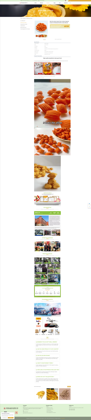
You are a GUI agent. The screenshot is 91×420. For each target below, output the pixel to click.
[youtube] (74, 409)
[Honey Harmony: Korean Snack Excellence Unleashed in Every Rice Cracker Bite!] (40, 394)
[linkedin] (72, 409)
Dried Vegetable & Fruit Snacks (51, 412)
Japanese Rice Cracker (23, 24)
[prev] (34, 36)
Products (24, 18)
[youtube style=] (70, 0)
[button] (68, 386)
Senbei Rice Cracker (29, 18)
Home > (21, 18)
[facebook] (70, 409)
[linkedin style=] (69, 0)
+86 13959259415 (34, 0)
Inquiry (66, 26)
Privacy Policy (63, 418)
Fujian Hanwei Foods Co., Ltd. (26, 0)
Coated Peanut (22, 25)
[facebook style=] (68, 0)
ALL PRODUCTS (22, 20)
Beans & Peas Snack (23, 27)
